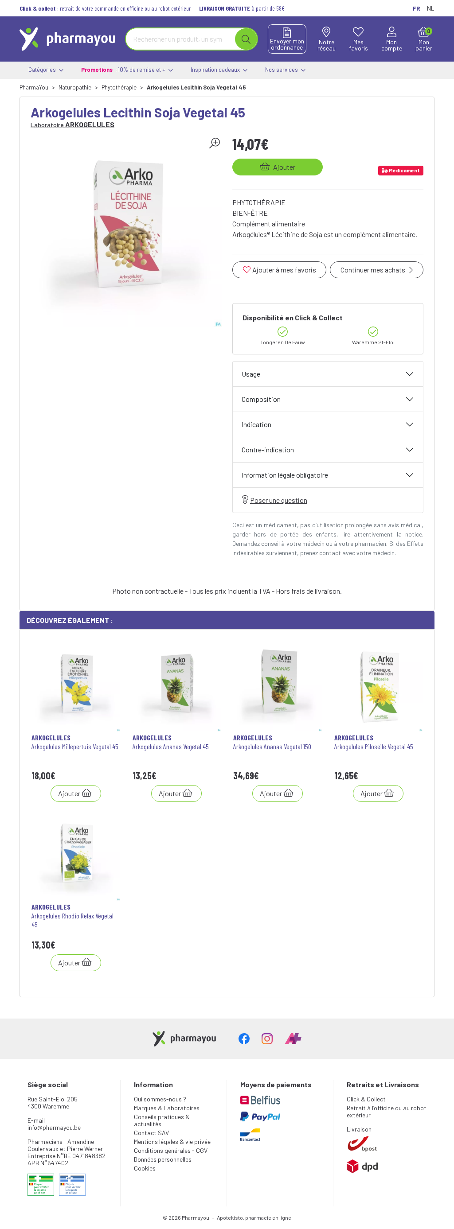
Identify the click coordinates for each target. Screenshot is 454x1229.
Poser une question (278, 500)
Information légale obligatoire (285, 475)
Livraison (359, 1129)
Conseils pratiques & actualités (162, 1120)
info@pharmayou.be (54, 1127)
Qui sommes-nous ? (160, 1099)
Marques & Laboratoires (167, 1108)
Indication (256, 424)
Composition (261, 399)
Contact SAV (151, 1132)
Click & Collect (366, 1099)
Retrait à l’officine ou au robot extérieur (387, 1111)
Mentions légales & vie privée (172, 1141)
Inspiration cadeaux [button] (216, 69)
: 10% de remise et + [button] (124, 69)
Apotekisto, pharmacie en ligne (254, 1217)
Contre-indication (268, 449)
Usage (251, 373)
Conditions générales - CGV (170, 1150)
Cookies (145, 1168)
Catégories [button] (42, 69)
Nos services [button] (282, 69)
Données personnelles (163, 1159)
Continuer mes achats (373, 269)
